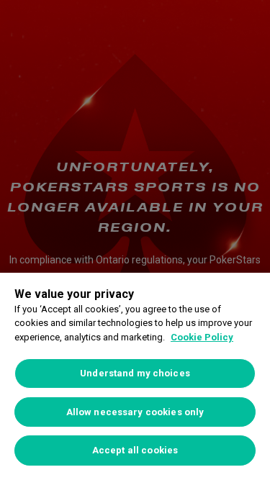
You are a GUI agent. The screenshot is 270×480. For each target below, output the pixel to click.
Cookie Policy (202, 337)
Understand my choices (135, 373)
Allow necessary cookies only (135, 412)
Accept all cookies (135, 450)
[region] (135, 376)
